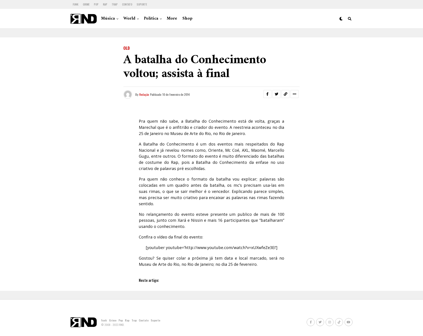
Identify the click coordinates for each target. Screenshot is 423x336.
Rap (105, 4)
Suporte (142, 4)
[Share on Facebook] (267, 94)
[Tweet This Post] (276, 94)
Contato (127, 4)
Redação (144, 94)
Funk (75, 4)
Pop (96, 4)
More (172, 18)
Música (108, 18)
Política (151, 18)
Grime (86, 4)
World (129, 18)
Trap (115, 4)
